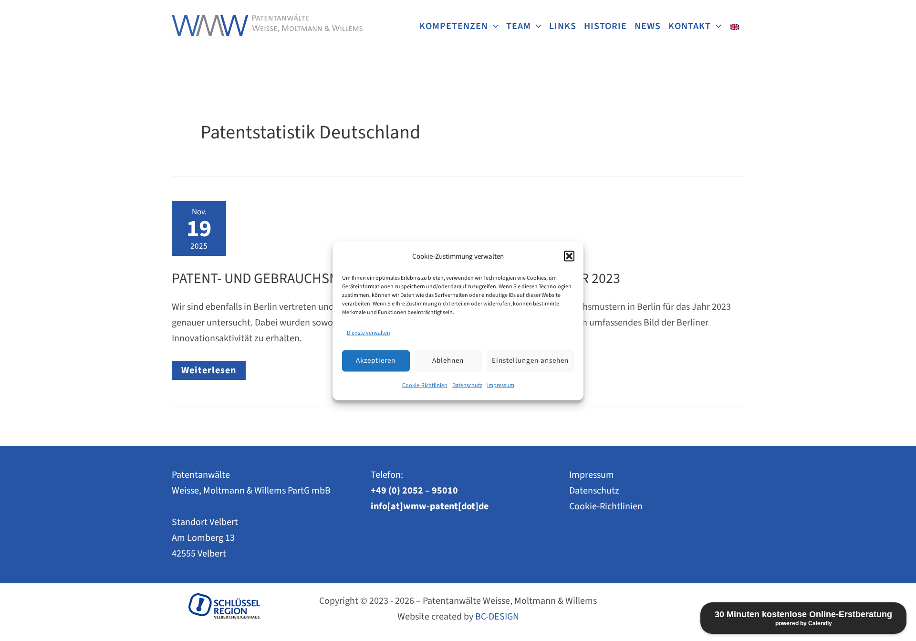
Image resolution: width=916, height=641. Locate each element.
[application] (493, 26)
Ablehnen (448, 361)
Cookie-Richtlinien (425, 385)
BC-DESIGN (497, 616)
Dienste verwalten (368, 332)
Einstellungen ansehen (530, 361)
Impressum (500, 385)
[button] (569, 256)
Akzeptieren (376, 361)
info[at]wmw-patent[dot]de (430, 506)
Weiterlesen (213, 371)
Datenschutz (467, 385)
